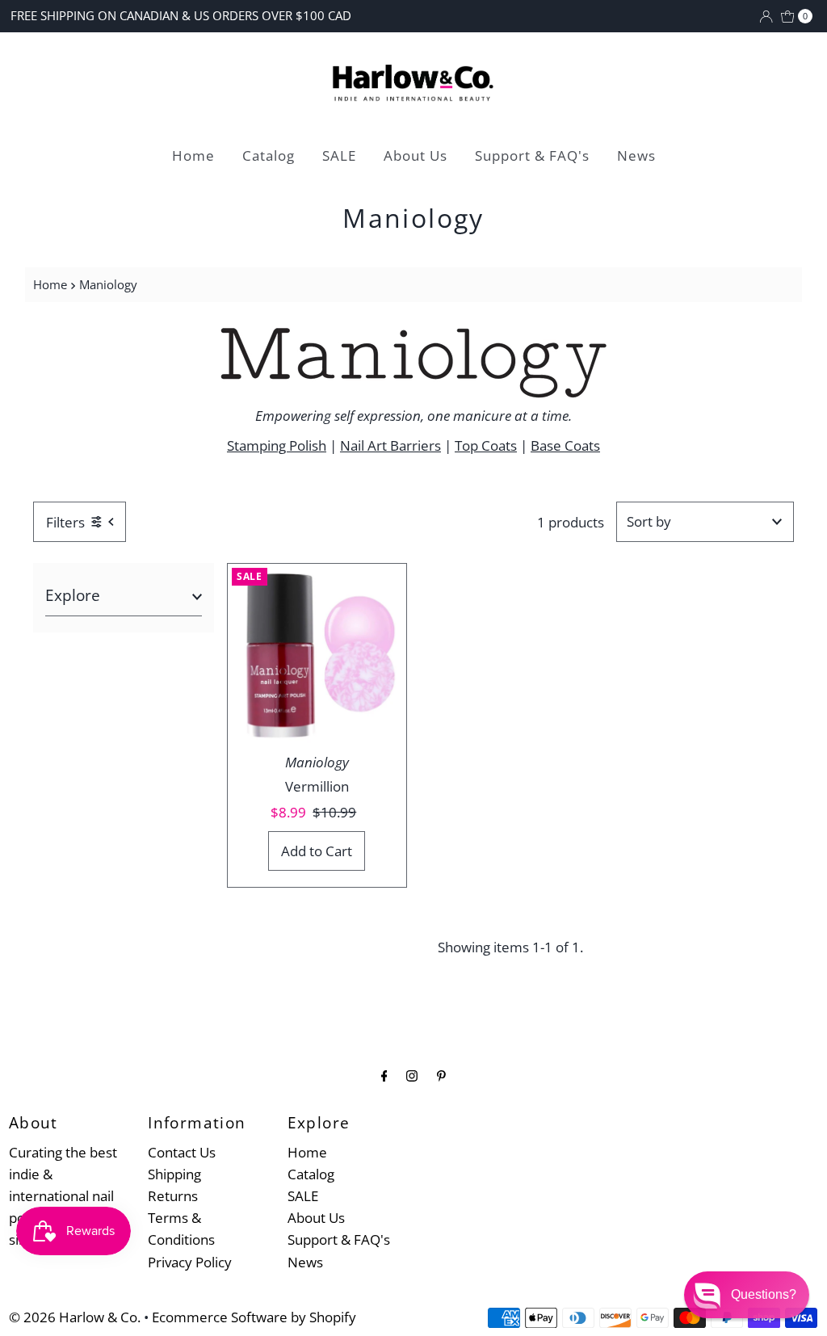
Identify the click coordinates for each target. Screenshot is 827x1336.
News (636, 155)
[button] (746, 1294)
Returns (173, 1196)
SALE (339, 155)
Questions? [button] (763, 1294)
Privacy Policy (190, 1262)
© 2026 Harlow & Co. (75, 1317)
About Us (415, 155)
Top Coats (486, 445)
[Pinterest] (441, 1075)
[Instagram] (412, 1075)
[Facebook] (384, 1075)
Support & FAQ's (532, 155)
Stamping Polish (276, 445)
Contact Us (182, 1152)
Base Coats (565, 445)
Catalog (268, 155)
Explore (72, 595)
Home (193, 155)
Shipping (174, 1174)
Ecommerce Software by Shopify (254, 1317)
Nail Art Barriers (390, 445)
